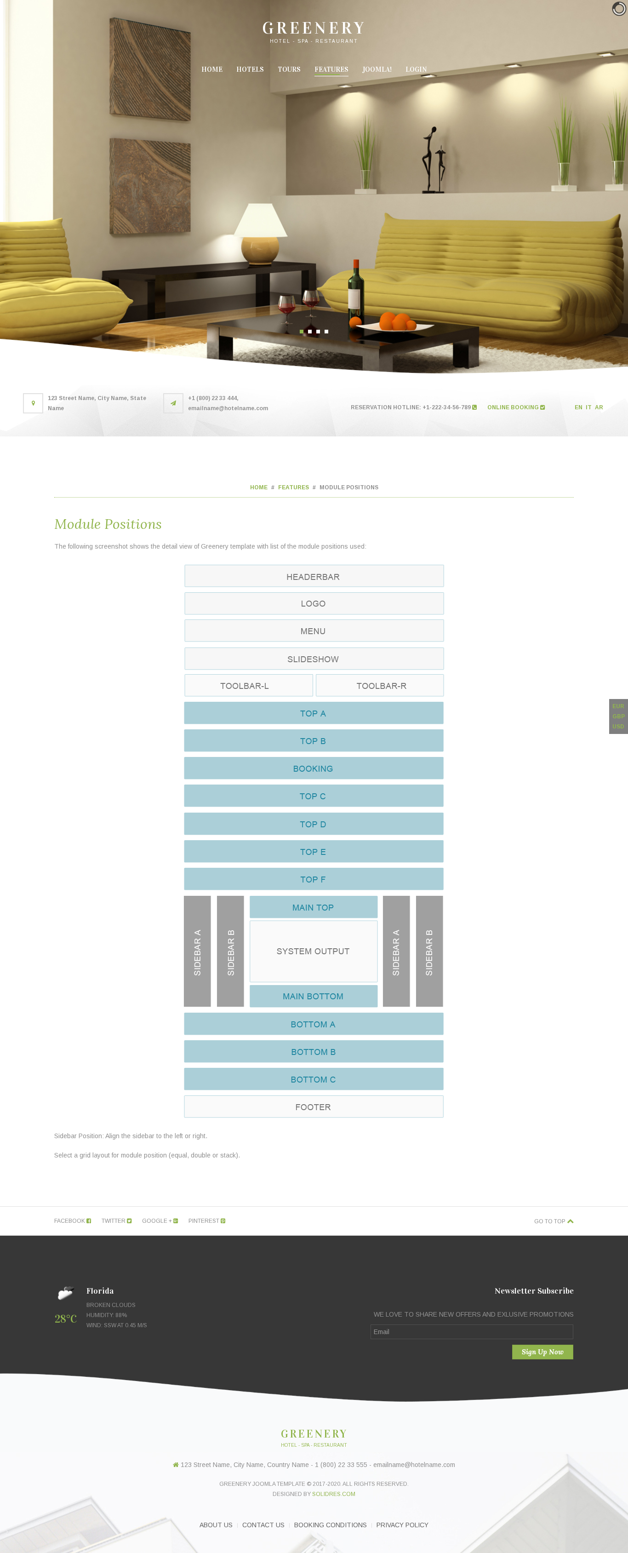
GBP (618, 716)
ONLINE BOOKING (513, 407)
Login (416, 69)
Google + (157, 1221)
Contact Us (263, 1525)
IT (589, 407)
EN (579, 407)
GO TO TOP (550, 1221)
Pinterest (204, 1221)
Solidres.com (333, 1494)
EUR (618, 706)
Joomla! (377, 69)
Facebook (70, 1221)
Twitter (114, 1221)
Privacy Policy (402, 1525)
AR (599, 407)
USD (618, 726)
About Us (216, 1525)
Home (212, 69)
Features (331, 69)
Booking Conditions (330, 1525)
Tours (289, 69)
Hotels (250, 69)
